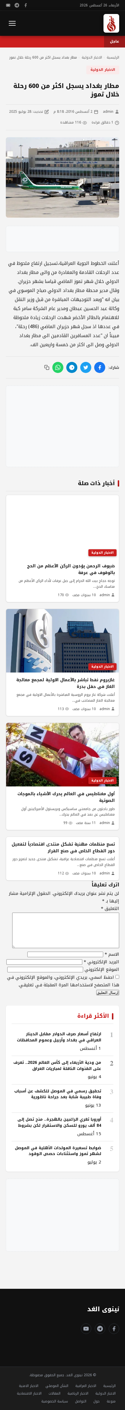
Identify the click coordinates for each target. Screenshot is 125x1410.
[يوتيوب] (8, 5)
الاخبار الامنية (28, 1386)
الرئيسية (109, 1386)
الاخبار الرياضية (77, 1393)
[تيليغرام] (17, 5)
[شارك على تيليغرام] (71, 367)
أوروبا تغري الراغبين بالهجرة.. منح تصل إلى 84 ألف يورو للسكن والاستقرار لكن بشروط (59, 1122)
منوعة (111, 1401)
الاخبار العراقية (85, 1386)
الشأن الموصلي (56, 1386)
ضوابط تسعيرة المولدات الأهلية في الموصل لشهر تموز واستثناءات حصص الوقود (58, 1151)
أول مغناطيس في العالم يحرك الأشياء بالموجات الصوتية (66, 797)
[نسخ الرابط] (46, 367)
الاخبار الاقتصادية (29, 1393)
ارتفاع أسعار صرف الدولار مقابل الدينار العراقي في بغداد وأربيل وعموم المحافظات (59, 1037)
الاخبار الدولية (102, 69)
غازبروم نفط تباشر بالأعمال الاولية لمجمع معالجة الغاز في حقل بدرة (65, 683)
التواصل (80, 1401)
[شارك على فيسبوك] (99, 367)
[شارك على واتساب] (57, 367)
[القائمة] (12, 23)
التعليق (110, 908)
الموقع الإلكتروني (102, 969)
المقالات (54, 1393)
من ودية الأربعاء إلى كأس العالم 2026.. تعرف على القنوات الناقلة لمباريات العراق (57, 1065)
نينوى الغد (103, 1309)
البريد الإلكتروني (101, 962)
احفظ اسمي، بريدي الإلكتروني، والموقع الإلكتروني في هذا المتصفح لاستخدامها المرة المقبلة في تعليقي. (63, 981)
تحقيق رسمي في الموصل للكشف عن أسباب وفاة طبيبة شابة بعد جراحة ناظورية (57, 1094)
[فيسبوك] (25, 5)
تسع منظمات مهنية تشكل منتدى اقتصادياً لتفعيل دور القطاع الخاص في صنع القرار (63, 847)
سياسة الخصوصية (54, 1401)
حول (96, 1401)
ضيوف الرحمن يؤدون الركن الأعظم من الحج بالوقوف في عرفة (71, 569)
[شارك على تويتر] (85, 367)
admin (108, 112)
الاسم (112, 954)
